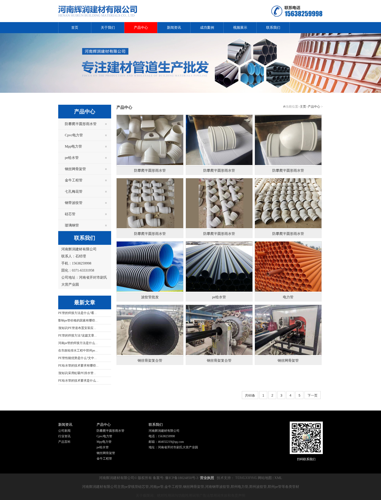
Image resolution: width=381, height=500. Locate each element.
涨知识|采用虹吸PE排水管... (77, 373)
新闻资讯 (174, 27)
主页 (303, 106)
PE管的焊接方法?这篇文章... (77, 335)
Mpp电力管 (73, 146)
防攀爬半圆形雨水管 (81, 124)
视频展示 (240, 27)
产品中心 (141, 27)
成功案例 (207, 27)
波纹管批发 (150, 297)
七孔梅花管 (73, 191)
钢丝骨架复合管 (150, 360)
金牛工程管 (73, 180)
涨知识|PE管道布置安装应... (77, 328)
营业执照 (207, 478)
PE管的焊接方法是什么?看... (77, 313)
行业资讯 (64, 436)
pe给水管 (72, 158)
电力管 (288, 297)
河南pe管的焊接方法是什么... (78, 343)
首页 (74, 27)
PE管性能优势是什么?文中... (77, 358)
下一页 (313, 395)
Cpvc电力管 (74, 135)
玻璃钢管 (72, 225)
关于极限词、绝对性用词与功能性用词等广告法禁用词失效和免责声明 (190, 495)
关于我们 (108, 27)
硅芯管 (70, 214)
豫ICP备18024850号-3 (181, 478)
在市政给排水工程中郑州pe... (78, 350)
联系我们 (273, 27)
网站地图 (265, 478)
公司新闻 (64, 430)
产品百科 (64, 441)
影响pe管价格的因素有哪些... (78, 320)
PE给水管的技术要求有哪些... (78, 365)
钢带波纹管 (73, 203)
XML (278, 478)
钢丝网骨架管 (75, 169)
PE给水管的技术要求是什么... (78, 380)
